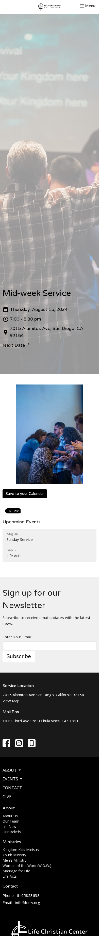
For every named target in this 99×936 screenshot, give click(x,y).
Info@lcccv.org (27, 902)
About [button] (10, 770)
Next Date (14, 345)
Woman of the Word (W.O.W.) (27, 865)
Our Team (11, 821)
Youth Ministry (14, 855)
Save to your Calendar (25, 493)
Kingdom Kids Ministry (21, 849)
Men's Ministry (14, 860)
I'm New (9, 826)
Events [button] (10, 779)
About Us (10, 815)
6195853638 (28, 895)
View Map (11, 700)
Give (7, 796)
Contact (12, 788)
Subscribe (19, 657)
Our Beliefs (12, 831)
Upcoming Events (22, 522)
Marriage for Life (16, 870)
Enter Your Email (17, 636)
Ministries (12, 841)
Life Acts (10, 876)
